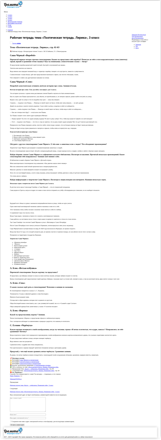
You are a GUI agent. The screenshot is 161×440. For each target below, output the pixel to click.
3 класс (10, 18)
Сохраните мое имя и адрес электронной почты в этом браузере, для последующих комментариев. (43, 421)
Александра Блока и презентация (30, 363)
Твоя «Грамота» (15, 376)
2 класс (10, 16)
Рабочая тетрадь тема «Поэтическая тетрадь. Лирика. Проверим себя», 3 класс (35, 391)
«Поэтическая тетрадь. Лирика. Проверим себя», (43, 367)
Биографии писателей (15, 23)
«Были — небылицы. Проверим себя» (36, 369)
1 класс (10, 15)
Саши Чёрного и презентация (28, 360)
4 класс (10, 20)
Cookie (10, 26)
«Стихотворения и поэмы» (42, 365)
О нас (9, 25)
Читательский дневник (15, 21)
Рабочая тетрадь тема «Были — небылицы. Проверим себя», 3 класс (31, 385)
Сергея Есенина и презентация (29, 362)
